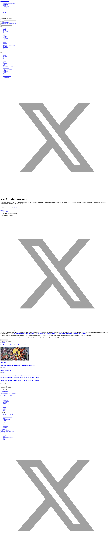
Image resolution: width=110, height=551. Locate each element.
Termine (4, 42)
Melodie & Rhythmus (7, 417)
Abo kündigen (6, 401)
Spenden (5, 427)
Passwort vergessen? (5, 22)
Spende (4, 12)
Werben (4, 403)
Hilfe (4, 439)
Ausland (4, 30)
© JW (4, 436)
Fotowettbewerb (6, 419)
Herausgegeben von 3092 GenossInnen (8, 393)
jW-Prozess (5, 4)
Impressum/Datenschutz (8, 437)
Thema (4, 34)
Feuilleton (5, 32)
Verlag (4, 39)
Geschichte (5, 36)
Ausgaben (5, 28)
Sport (4, 35)
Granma (4, 420)
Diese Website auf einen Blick (7, 395)
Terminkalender (6, 405)
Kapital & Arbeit (6, 31)
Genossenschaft (6, 6)
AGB (4, 438)
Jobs (4, 410)
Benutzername (3, 18)
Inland (4, 29)
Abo (4, 11)
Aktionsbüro (5, 5)
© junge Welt (5, 434)
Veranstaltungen (6, 7)
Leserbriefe (5, 38)
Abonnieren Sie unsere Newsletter (7, 431)
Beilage (4, 37)
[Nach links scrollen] (1, 52)
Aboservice (5, 400)
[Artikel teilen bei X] (56, 190)
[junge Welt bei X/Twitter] (55, 549)
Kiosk (4, 408)
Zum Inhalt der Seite (5, 1)
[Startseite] (8, 23)
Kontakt (4, 407)
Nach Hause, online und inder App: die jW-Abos (6, 430)
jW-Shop (5, 8)
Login (2, 21)
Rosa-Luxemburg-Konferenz (9, 3)
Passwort (2, 19)
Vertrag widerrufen (4, 432)
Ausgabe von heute (4, 391)
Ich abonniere (3, 206)
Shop (4, 418)
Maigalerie (5, 415)
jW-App (4, 409)
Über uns (5, 43)
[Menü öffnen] (1, 26)
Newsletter (5, 402)
